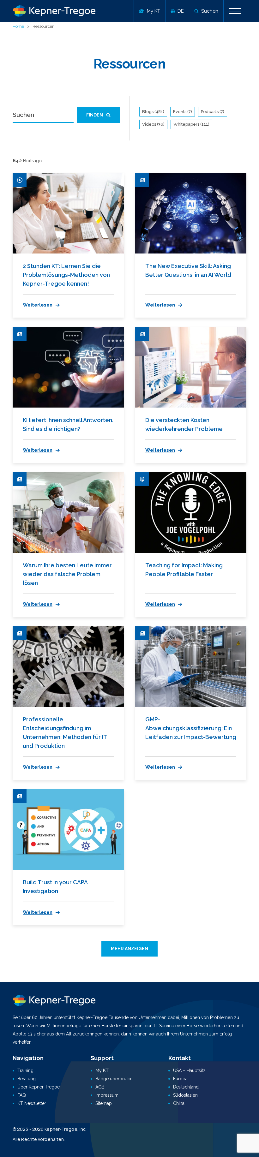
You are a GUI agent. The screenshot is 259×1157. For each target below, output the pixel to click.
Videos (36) (153, 124)
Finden (94, 114)
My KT (102, 1070)
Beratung (26, 1078)
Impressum (106, 1095)
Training (25, 1070)
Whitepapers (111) (191, 124)
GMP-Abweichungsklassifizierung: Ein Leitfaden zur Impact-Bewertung (190, 728)
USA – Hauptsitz (189, 1070)
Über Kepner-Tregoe (38, 1086)
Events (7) (182, 111)
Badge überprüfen (114, 1078)
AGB (100, 1086)
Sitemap (103, 1103)
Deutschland (186, 1086)
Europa (180, 1078)
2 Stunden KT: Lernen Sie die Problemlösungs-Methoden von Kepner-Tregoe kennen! (66, 275)
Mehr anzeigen (129, 948)
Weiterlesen (37, 305)
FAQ (21, 1095)
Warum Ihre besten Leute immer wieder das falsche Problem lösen (67, 574)
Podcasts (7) (212, 111)
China (178, 1103)
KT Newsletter (31, 1103)
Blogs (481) (153, 111)
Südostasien (185, 1095)
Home (18, 26)
